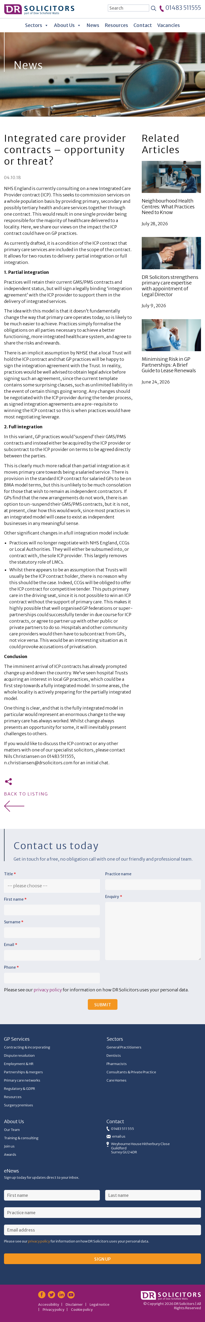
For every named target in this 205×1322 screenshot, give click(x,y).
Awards (10, 1154)
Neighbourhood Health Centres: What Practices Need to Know (168, 206)
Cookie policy (82, 1309)
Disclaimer (74, 1304)
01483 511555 (183, 7)
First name (15, 899)
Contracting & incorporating (27, 1047)
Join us (9, 1146)
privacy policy (48, 989)
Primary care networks (22, 1080)
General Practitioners (124, 1047)
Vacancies (168, 25)
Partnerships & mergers (23, 1072)
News (92, 25)
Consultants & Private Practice (131, 1072)
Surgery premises (18, 1105)
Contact (142, 25)
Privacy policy (53, 1309)
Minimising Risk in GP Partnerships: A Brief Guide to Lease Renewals (169, 365)
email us (118, 1136)
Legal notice (99, 1304)
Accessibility (48, 1304)
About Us (64, 25)
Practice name (118, 874)
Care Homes (117, 1080)
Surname (13, 922)
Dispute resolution (19, 1055)
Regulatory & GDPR (19, 1088)
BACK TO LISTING (26, 794)
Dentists (114, 1055)
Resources (116, 25)
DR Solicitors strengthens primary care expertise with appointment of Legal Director (170, 286)
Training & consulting (21, 1138)
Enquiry (113, 896)
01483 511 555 (122, 1128)
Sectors (33, 25)
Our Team (12, 1129)
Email (10, 944)
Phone (11, 967)
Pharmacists (117, 1064)
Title (10, 874)
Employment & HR (18, 1064)
